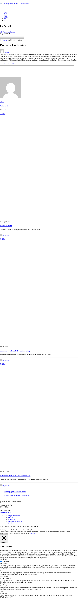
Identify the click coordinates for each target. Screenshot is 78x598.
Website (14, 63)
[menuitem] (38, 13)
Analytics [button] (3, 584)
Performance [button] (4, 576)
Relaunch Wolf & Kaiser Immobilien (15, 476)
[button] (39, 218)
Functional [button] (3, 569)
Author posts (4, 106)
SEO (5, 20)
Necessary (5, 561)
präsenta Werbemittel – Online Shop (15, 351)
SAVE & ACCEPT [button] (6, 597)
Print (5, 15)
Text (5, 18)
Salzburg (10, 63)
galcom (6, 53)
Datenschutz (33, 533)
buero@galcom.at (5, 512)
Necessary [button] (3, 559)
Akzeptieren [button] (25, 533)
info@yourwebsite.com (7, 32)
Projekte (4, 40)
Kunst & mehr (6, 226)
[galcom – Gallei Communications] (39, 5)
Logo (6, 17)
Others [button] (2, 591)
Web (5, 13)
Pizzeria (6, 63)
